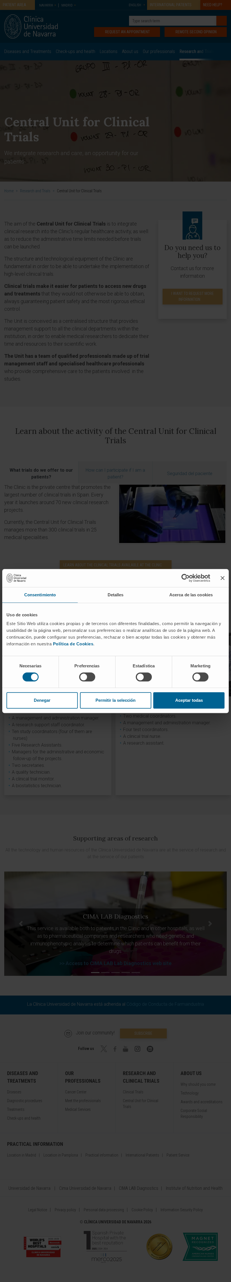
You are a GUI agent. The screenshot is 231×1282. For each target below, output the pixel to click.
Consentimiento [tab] (40, 594)
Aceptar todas (189, 700)
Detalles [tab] (116, 594)
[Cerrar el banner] (223, 578)
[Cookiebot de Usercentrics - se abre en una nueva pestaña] (185, 578)
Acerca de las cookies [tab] (191, 594)
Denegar (42, 700)
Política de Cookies (73, 643)
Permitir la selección (115, 700)
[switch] (87, 676)
